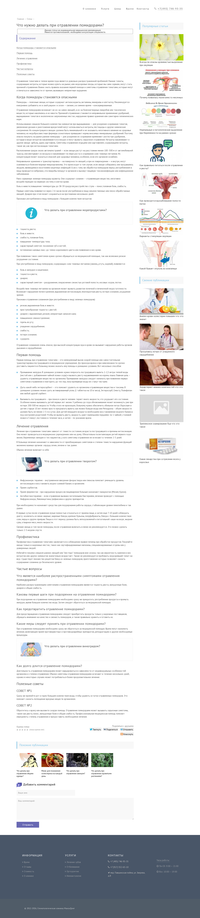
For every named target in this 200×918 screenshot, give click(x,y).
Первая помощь (25, 53)
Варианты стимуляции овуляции (155, 236)
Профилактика (24, 63)
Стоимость (29, 871)
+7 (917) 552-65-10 (119, 867)
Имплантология (74, 876)
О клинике (29, 876)
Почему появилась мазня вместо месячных (161, 97)
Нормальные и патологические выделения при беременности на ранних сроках (161, 131)
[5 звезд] (28, 730)
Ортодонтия (73, 871)
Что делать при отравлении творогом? (70, 461)
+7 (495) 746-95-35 (119, 861)
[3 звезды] (23, 730)
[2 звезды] (20, 730)
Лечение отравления (27, 58)
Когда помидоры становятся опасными (36, 47)
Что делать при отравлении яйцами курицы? (25, 773)
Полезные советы (26, 74)
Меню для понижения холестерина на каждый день (51, 773)
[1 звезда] (18, 730)
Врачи (27, 862)
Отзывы (27, 866)
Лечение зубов (74, 862)
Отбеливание (73, 866)
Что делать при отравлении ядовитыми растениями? (101, 773)
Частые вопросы (25, 68)
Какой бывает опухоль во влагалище (158, 268)
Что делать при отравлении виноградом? (72, 646)
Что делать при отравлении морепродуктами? (76, 210)
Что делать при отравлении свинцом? (75, 772)
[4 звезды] (25, 730)
